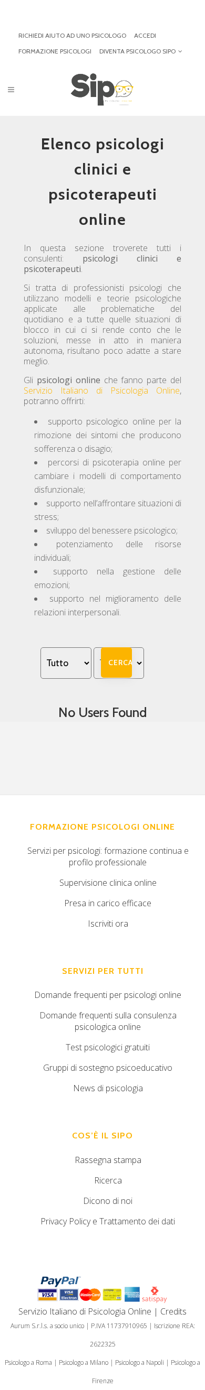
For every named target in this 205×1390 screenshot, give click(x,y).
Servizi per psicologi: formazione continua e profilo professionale (108, 856)
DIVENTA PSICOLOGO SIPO (137, 51)
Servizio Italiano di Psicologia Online (102, 390)
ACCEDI (145, 35)
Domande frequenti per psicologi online (107, 995)
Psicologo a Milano (83, 1362)
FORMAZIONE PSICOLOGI (54, 51)
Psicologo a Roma (28, 1362)
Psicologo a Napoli (139, 1362)
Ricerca (108, 1180)
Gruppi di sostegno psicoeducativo (107, 1067)
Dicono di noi (107, 1201)
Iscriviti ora (108, 923)
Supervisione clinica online (108, 882)
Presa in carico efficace (107, 903)
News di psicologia (108, 1088)
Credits (173, 1311)
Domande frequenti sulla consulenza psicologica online (108, 1021)
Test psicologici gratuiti (108, 1047)
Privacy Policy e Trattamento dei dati (107, 1221)
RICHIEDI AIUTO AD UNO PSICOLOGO (72, 35)
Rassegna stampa (108, 1160)
